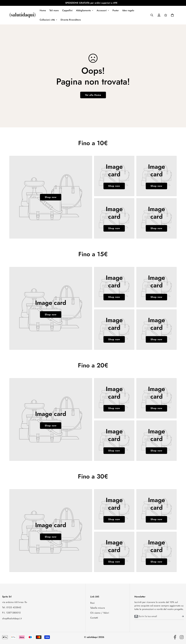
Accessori (102, 10)
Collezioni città (47, 19)
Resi (92, 603)
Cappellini (67, 10)
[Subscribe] (180, 616)
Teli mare (54, 10)
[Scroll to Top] (180, 628)
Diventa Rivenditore (71, 19)
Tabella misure (97, 608)
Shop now (51, 197)
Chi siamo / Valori (99, 612)
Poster (115, 10)
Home (43, 10)
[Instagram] (181, 637)
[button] (172, 15)
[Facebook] (175, 637)
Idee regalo (128, 10)
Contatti (94, 617)
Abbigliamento (83, 10)
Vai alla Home (93, 95)
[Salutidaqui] (22, 15)
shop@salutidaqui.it (12, 618)
